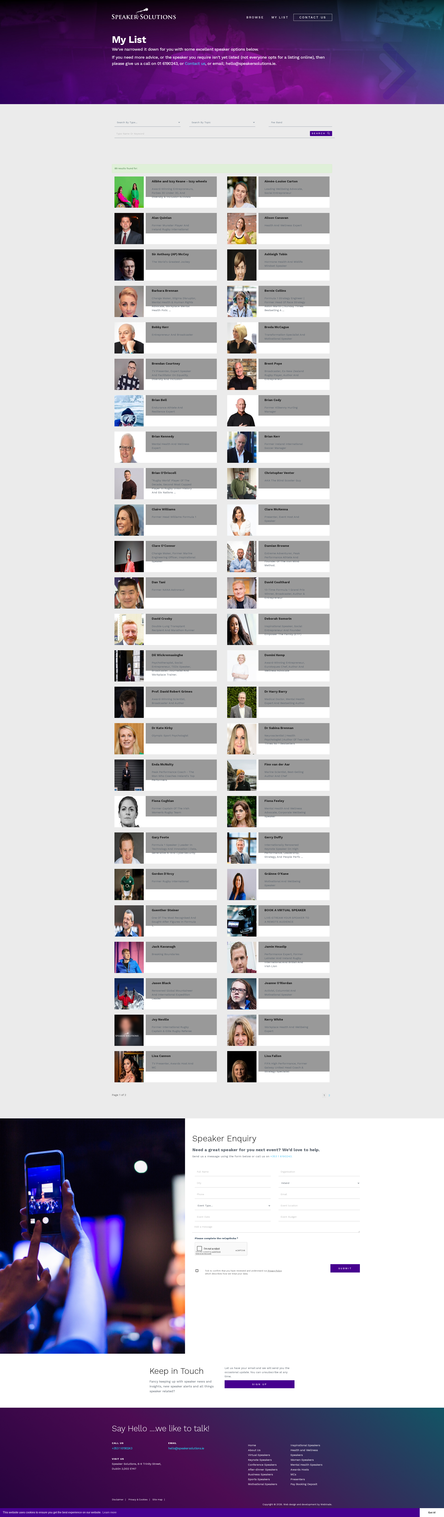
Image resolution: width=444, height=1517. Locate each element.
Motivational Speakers (262, 1484)
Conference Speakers (262, 1464)
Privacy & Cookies (138, 1499)
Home (252, 1445)
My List (280, 17)
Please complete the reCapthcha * (216, 1238)
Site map (157, 1499)
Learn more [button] (110, 1512)
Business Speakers (260, 1474)
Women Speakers (302, 1459)
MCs (293, 1474)
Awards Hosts (300, 1469)
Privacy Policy (274, 1271)
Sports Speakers (259, 1479)
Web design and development (300, 1504)
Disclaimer (117, 1499)
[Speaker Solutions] (144, 13)
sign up (259, 1384)
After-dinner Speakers (263, 1469)
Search (319, 133)
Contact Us (312, 17)
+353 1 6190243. (281, 1156)
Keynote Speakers (260, 1459)
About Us (254, 1450)
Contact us (195, 63)
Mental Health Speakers (306, 1464)
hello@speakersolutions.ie (186, 1448)
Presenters (298, 1479)
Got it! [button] (432, 1512)
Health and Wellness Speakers (304, 1452)
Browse (255, 17)
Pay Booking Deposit (304, 1484)
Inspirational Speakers (305, 1445)
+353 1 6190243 (122, 1448)
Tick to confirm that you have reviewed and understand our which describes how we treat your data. (243, 1272)
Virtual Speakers (259, 1455)
